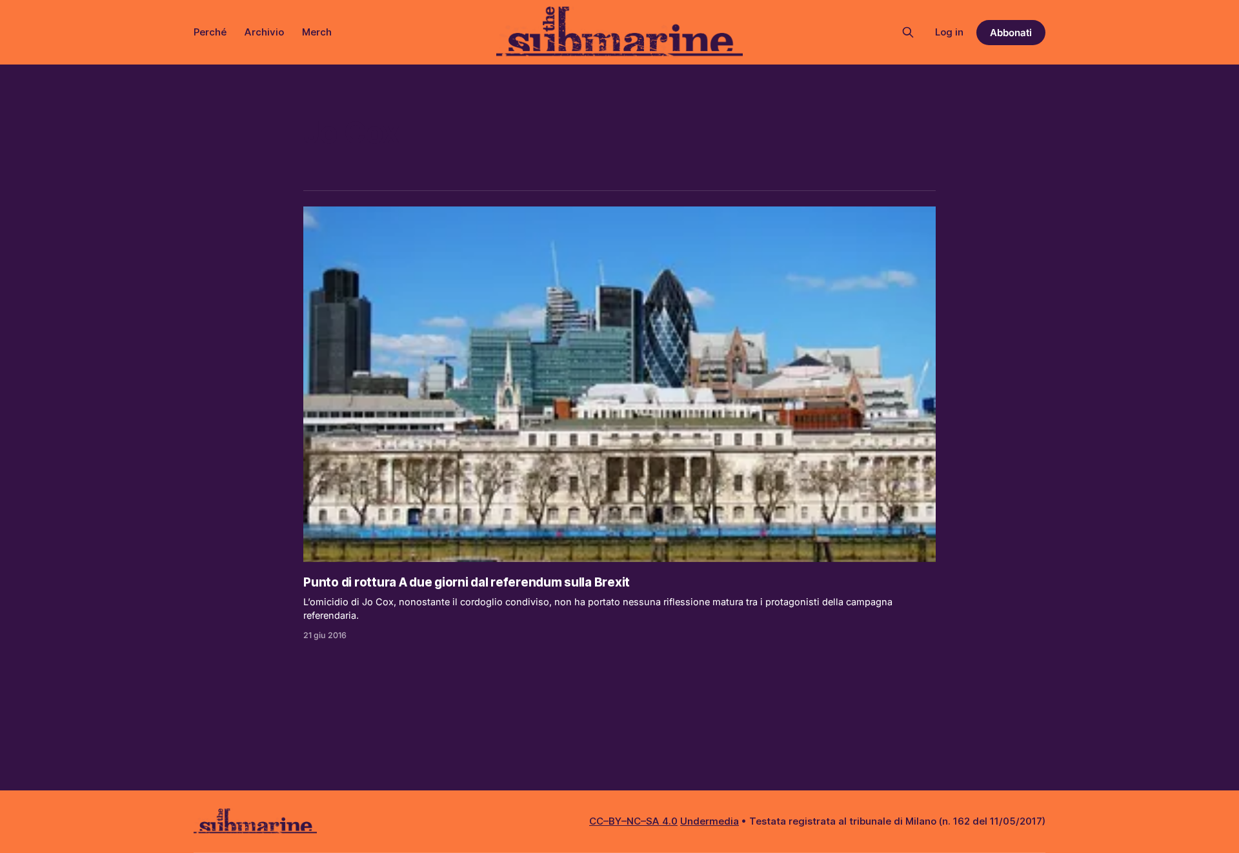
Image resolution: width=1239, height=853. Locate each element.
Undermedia (709, 821)
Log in (949, 32)
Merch (317, 32)
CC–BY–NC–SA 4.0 (633, 821)
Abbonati (1011, 32)
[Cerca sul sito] (908, 32)
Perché (210, 32)
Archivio (264, 32)
